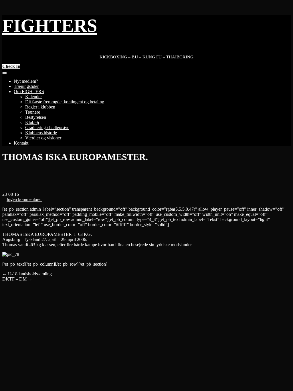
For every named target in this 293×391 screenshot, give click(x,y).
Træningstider (26, 86)
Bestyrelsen (35, 117)
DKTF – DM (17, 279)
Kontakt (21, 143)
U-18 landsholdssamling (27, 273)
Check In (11, 66)
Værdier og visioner (43, 137)
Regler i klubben (40, 106)
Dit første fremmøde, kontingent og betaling (64, 101)
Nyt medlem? (26, 81)
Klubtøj (32, 122)
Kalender (33, 96)
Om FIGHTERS (29, 91)
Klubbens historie (41, 132)
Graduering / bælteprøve (47, 127)
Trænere (32, 112)
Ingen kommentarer (24, 199)
